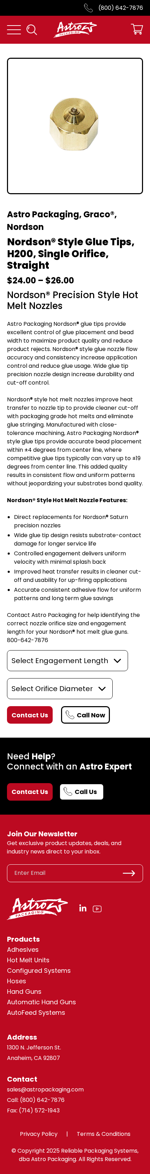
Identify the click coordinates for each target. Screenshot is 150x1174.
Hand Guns (24, 991)
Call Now (91, 715)
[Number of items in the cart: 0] (137, 30)
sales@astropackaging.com (45, 1089)
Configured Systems (39, 970)
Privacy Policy (39, 1134)
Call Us (86, 791)
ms (60, 1012)
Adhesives (23, 949)
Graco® (98, 214)
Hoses (16, 981)
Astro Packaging (43, 214)
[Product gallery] (75, 126)
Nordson (25, 227)
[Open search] (32, 29)
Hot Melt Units (28, 960)
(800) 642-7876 (120, 8)
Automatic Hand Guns (41, 1002)
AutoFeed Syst (29, 1012)
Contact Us (30, 791)
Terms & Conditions (103, 1134)
